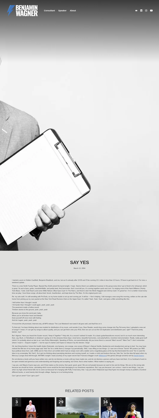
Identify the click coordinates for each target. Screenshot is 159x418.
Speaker (62, 10)
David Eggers (139, 356)
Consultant (49, 10)
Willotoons (102, 356)
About (73, 10)
